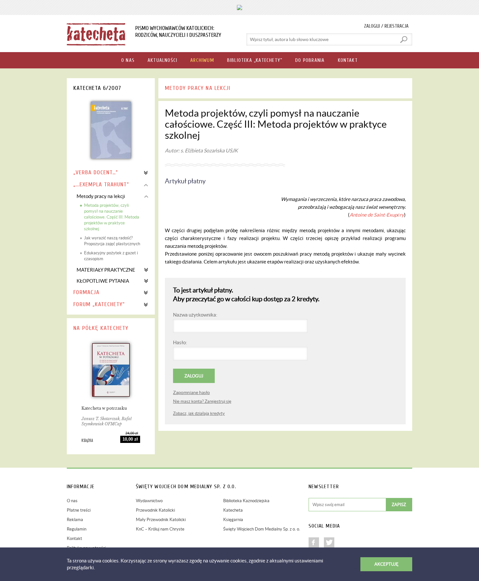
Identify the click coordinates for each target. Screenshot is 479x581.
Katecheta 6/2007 (97, 88)
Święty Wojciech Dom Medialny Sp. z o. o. (261, 529)
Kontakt (74, 538)
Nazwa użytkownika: (195, 315)
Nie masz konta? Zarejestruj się (202, 401)
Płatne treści (79, 510)
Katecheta (233, 510)
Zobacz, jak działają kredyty (199, 413)
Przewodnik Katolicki (155, 510)
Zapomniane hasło (191, 392)
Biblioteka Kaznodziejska (246, 500)
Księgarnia (233, 519)
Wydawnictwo (149, 500)
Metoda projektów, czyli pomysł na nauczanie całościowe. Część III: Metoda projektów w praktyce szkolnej (111, 217)
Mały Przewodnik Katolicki (161, 519)
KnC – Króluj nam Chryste (160, 529)
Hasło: (180, 342)
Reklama (75, 519)
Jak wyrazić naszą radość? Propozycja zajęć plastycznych (112, 240)
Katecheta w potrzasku (104, 408)
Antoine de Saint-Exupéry (377, 215)
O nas (72, 500)
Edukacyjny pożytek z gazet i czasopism (111, 255)
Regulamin (76, 529)
